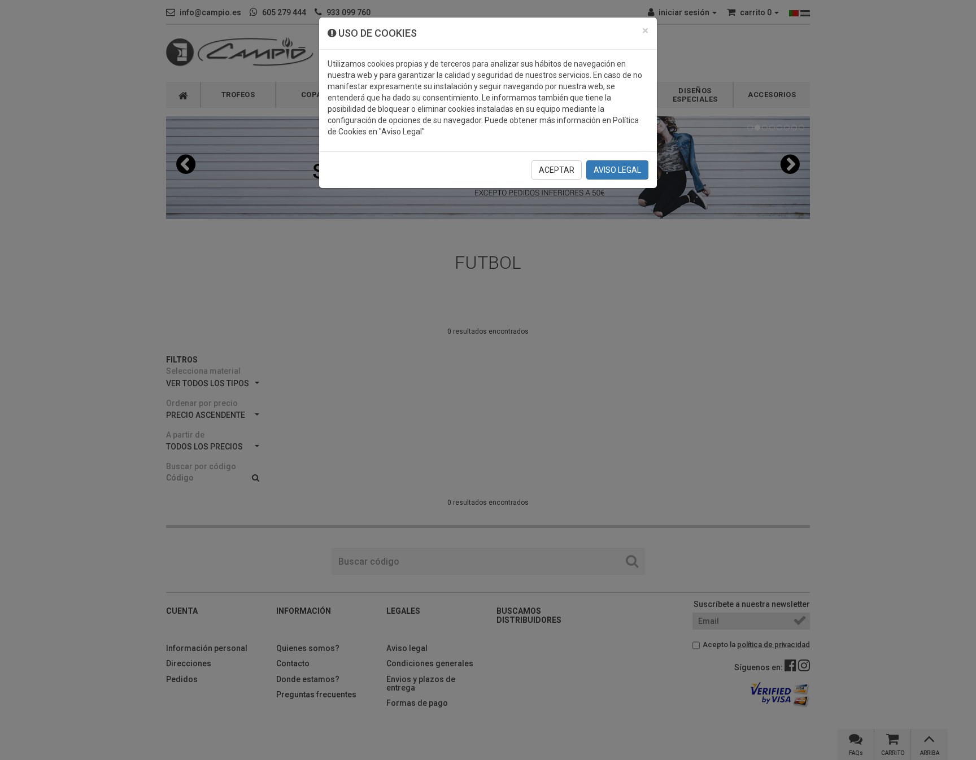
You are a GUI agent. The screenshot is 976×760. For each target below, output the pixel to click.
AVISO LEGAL (617, 169)
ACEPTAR (556, 169)
